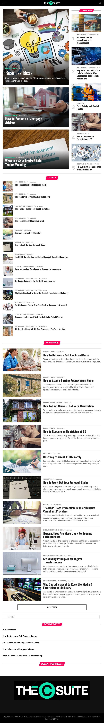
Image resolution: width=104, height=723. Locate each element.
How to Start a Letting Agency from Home (21, 643)
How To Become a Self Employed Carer (20, 636)
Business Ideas (9, 630)
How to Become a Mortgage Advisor (18, 649)
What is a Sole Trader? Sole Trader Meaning (22, 656)
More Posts (52, 607)
